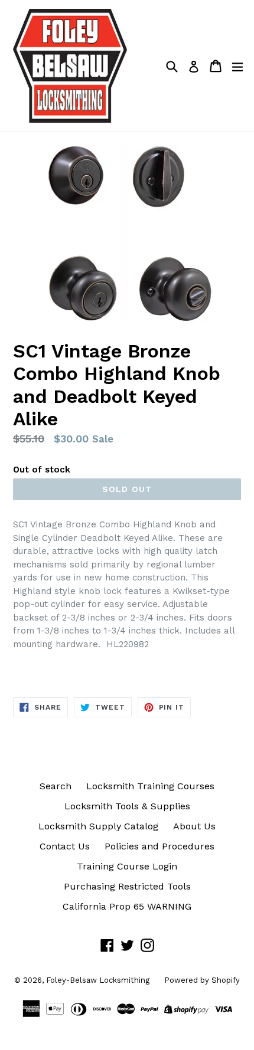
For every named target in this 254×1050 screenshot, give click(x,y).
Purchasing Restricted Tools (127, 886)
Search (55, 786)
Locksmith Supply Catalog (98, 826)
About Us (194, 826)
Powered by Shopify (202, 980)
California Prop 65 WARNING (127, 906)
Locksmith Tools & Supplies (127, 806)
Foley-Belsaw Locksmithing (97, 980)
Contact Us (65, 846)
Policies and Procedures (159, 846)
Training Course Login (127, 866)
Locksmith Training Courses (150, 786)
